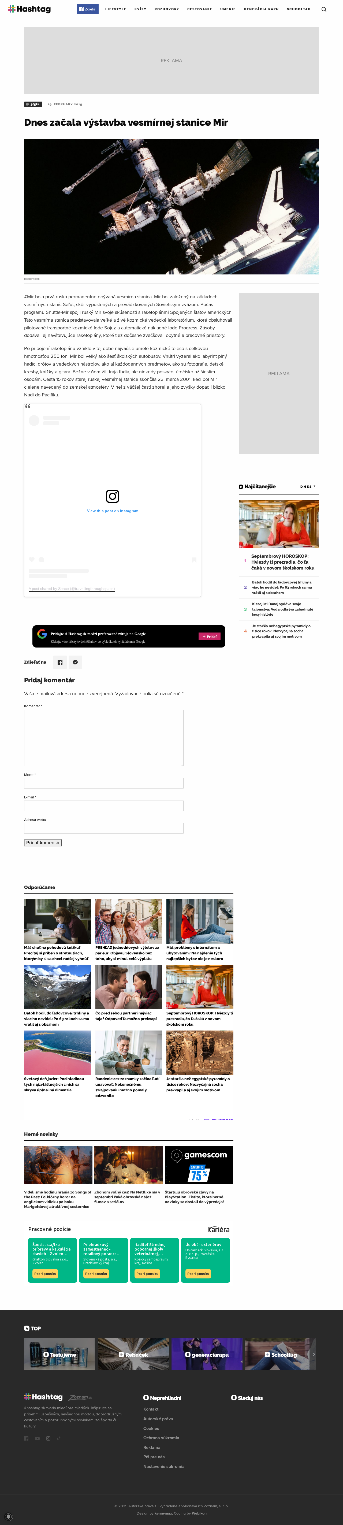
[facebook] (26, 1439)
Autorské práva (158, 1418)
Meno (30, 774)
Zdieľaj (90, 9)
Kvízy (141, 9)
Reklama (152, 1447)
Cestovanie (199, 9)
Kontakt (150, 1409)
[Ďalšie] (314, 1354)
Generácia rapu (261, 9)
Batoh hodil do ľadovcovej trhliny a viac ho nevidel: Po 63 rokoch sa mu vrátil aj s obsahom (282, 587)
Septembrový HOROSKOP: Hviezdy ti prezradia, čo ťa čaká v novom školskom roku (283, 562)
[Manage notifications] (8, 1516)
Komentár (33, 706)
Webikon (199, 1513)
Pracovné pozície (49, 1229)
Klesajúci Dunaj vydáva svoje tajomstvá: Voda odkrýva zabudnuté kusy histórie (282, 609)
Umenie (228, 9)
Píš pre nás (154, 1456)
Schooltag (299, 9)
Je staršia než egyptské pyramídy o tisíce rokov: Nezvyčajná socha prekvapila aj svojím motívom (281, 631)
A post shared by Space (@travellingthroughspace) (72, 588)
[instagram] (48, 1439)
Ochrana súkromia (161, 1437)
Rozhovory (167, 9)
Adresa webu (35, 819)
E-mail (30, 797)
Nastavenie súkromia (164, 1466)
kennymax (163, 1513)
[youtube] (37, 1439)
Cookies (151, 1428)
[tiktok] (59, 1439)
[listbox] (300, 486)
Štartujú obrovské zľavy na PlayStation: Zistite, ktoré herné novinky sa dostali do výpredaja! (194, 1197)
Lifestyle (115, 9)
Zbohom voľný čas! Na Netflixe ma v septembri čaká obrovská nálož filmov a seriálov (127, 1197)
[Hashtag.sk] (29, 9)
